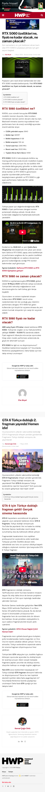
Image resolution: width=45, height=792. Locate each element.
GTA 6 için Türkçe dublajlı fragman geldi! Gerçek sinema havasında (21, 498)
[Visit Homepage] (22, 15)
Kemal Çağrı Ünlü (10, 444)
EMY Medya (16, 767)
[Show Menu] (3, 15)
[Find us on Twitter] (3, 786)
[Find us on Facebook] (5, 786)
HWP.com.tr (5, 776)
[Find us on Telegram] (13, 786)
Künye (4, 771)
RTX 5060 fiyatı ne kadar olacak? (15, 102)
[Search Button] (42, 15)
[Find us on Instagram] (11, 786)
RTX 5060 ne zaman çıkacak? (14, 99)
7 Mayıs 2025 (19, 54)
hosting (11, 776)
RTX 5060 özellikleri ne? (11, 97)
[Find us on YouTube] (8, 786)
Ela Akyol (8, 54)
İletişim (10, 771)
